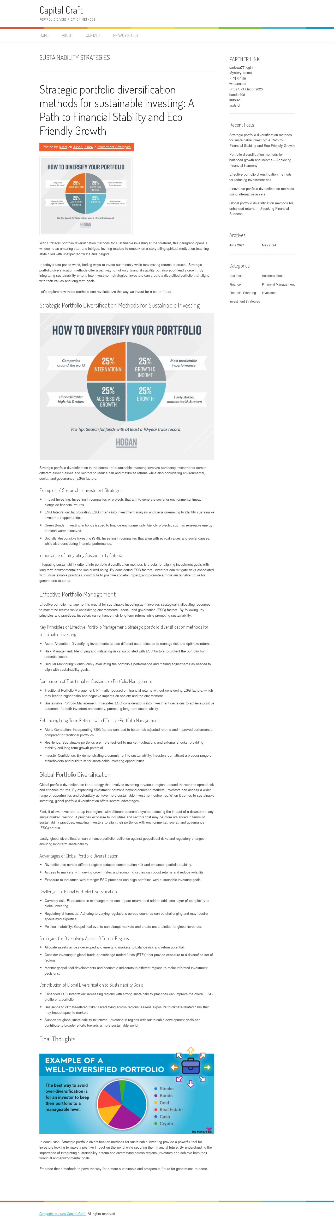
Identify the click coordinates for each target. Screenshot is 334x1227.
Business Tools (272, 275)
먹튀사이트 (237, 78)
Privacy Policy (126, 35)
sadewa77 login (241, 67)
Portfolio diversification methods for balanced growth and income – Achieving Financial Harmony (260, 160)
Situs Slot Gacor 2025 (246, 88)
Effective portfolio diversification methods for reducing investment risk (260, 177)
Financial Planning (242, 292)
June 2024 (236, 245)
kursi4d (234, 99)
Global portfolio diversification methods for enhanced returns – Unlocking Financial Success (261, 208)
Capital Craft (61, 10)
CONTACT (93, 35)
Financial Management (278, 284)
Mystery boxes (240, 72)
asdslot (234, 105)
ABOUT (67, 35)
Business (235, 275)
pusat (63, 146)
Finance (235, 284)
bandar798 (237, 94)
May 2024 (269, 245)
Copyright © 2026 (53, 1213)
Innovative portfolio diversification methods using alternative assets (261, 191)
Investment (269, 292)
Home (44, 35)
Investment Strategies (114, 146)
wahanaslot (237, 83)
